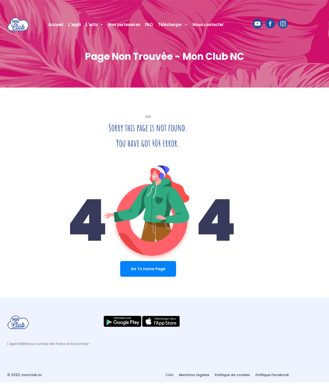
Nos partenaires (124, 24)
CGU (169, 374)
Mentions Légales (194, 374)
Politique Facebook (272, 374)
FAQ (149, 24)
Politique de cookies (232, 374)
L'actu (92, 24)
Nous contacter (208, 24)
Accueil (55, 24)
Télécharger (170, 24)
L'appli (74, 24)
